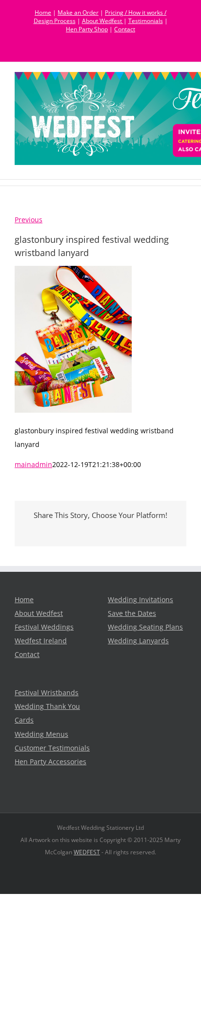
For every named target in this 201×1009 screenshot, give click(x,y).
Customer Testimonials (52, 748)
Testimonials (145, 21)
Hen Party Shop (87, 29)
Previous (28, 219)
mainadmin (33, 464)
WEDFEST (87, 852)
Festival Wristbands (47, 692)
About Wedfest (102, 21)
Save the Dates (132, 613)
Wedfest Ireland (41, 640)
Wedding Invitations (140, 599)
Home (43, 12)
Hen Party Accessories (50, 761)
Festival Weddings (44, 627)
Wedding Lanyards (138, 640)
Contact (124, 29)
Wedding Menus (41, 734)
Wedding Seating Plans (145, 627)
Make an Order (78, 12)
